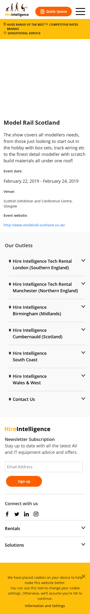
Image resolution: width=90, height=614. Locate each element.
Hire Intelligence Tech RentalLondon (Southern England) (42, 264)
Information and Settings (45, 605)
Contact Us (24, 399)
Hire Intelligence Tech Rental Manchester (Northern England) (45, 287)
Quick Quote (56, 11)
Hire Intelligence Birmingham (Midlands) (37, 310)
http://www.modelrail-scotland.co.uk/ (34, 225)
